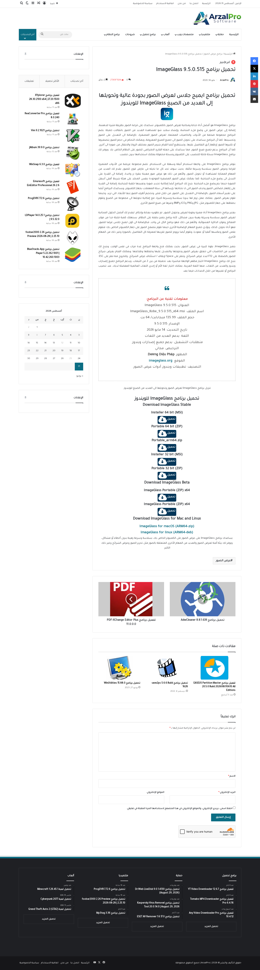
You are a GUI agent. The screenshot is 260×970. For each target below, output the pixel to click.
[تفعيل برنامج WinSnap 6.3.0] (72, 170)
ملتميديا (205, 34)
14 (45, 343)
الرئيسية (206, 3)
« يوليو (79, 376)
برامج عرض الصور (213, 54)
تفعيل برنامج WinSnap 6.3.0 (44, 164)
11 (70, 343)
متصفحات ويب (185, 34)
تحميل (171, 419)
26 (62, 359)
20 (54, 351)
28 (45, 359)
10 (79, 343)
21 (45, 351)
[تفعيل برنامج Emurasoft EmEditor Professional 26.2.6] (72, 187)
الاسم (231, 776)
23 (28, 351)
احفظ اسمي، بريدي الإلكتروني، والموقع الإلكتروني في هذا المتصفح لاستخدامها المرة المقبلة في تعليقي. (179, 808)
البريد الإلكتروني (227, 792)
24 (79, 359)
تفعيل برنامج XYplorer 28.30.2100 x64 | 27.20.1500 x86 (44, 99)
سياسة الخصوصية (142, 3)
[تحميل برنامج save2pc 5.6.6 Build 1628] (167, 668)
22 (37, 351)
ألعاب (166, 34)
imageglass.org (160, 361)
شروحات (130, 34)
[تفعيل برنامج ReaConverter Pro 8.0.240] (72, 119)
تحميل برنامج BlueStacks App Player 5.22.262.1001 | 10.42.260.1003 (43, 253)
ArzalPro (224, 80)
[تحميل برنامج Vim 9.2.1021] (72, 136)
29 (37, 359)
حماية (221, 34)
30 (28, 359)
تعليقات (29, 81)
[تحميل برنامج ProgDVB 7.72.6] (72, 204)
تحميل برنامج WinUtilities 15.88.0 (122, 683)
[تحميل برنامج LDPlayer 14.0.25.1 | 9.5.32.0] (72, 221)
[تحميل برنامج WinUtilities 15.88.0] (119, 668)
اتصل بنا (194, 3)
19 (62, 351)
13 (54, 343)
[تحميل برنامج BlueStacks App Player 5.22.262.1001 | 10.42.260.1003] (72, 255)
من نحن (182, 3)
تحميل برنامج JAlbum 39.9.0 (44, 147)
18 (71, 351)
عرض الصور (223, 560)
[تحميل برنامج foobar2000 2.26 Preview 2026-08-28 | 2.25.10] (72, 238)
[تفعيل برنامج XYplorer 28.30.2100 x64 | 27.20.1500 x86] (72, 101)
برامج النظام (113, 34)
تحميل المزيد (211, 926)
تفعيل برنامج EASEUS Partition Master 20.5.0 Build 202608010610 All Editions (214, 687)
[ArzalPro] (216, 18)
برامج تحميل (149, 34)
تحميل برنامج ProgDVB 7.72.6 (43, 198)
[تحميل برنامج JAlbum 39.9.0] (72, 153)
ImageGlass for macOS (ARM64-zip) (167, 526)
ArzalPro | (206, 963)
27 (54, 359)
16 (29, 343)
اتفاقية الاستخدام (165, 3)
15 (37, 343)
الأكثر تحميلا (52, 81)
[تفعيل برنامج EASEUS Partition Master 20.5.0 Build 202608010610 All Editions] (214, 668)
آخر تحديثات (76, 81)
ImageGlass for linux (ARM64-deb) (167, 533)
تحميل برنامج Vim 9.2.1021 (45, 130)
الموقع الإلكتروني (155, 792)
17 (79, 351)
